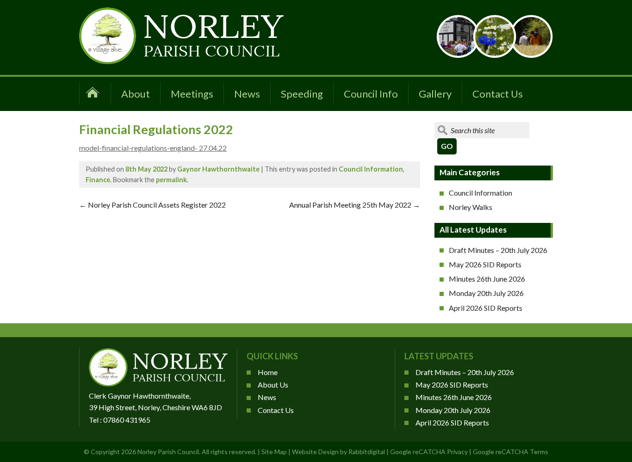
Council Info (371, 93)
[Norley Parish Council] (181, 61)
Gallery (435, 93)
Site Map (274, 452)
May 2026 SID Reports (485, 264)
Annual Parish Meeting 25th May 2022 (354, 204)
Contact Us (497, 93)
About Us (273, 384)
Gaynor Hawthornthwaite (218, 169)
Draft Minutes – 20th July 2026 (498, 250)
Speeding (302, 93)
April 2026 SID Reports (485, 307)
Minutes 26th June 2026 (487, 278)
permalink (171, 180)
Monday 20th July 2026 (486, 293)
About (135, 93)
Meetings (192, 93)
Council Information (371, 169)
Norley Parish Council (168, 452)
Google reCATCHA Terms (510, 452)
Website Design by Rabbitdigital (338, 452)
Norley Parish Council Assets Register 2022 (152, 204)
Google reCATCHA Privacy (429, 452)
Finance (98, 180)
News (247, 93)
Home (268, 372)
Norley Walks (470, 207)
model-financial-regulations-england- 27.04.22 (153, 147)
